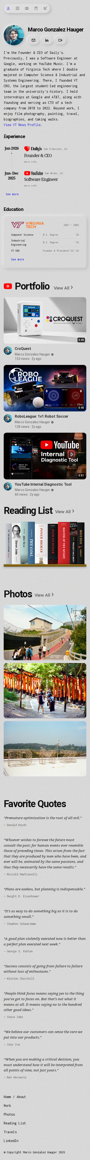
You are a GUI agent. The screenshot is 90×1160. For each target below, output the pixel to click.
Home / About (15, 1097)
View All (63, 287)
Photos (9, 1114)
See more (12, 194)
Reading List (15, 1123)
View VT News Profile (22, 125)
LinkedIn (11, 1141)
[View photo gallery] (45, 632)
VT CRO (15, 250)
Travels (10, 1132)
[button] (55, 162)
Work (7, 1106)
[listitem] (45, 329)
